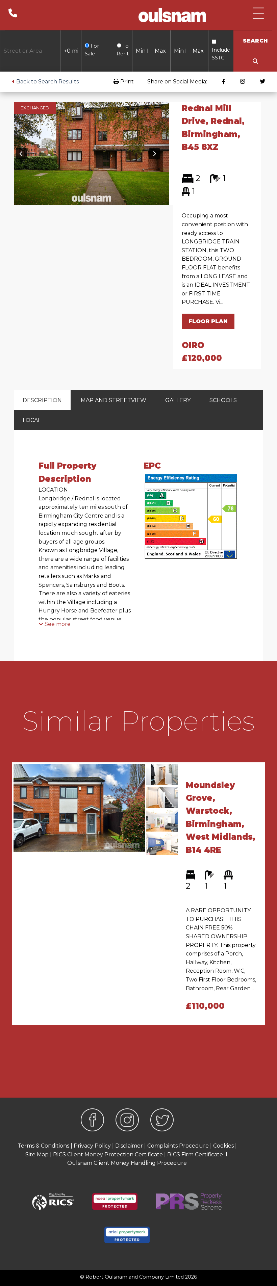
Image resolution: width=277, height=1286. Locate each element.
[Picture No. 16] (91, 153)
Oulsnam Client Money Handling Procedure (127, 1163)
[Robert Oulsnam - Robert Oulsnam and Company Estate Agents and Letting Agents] (172, 15)
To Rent (123, 50)
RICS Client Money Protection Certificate (108, 1154)
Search (255, 40)
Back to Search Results (47, 81)
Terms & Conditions (43, 1146)
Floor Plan (208, 321)
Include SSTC (221, 54)
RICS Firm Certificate (195, 1154)
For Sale (92, 50)
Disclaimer (129, 1146)
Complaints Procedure (178, 1146)
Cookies (223, 1146)
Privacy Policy (92, 1146)
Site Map (37, 1154)
